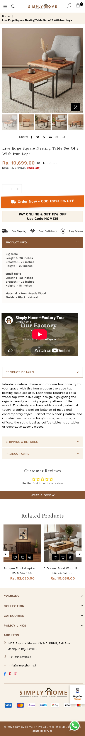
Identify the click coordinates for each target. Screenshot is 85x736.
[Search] (13, 6)
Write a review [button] (42, 495)
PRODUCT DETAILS (20, 372)
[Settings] (69, 6)
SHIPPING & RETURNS (22, 441)
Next (79, 70)
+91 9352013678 (20, 657)
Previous (5, 70)
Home (6, 16)
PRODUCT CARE (17, 453)
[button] (77, 694)
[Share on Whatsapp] (57, 137)
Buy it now (42, 216)
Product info (16, 242)
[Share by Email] (63, 137)
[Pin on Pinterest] (44, 137)
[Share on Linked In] (50, 137)
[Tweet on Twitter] (38, 137)
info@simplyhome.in (23, 665)
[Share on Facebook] (31, 137)
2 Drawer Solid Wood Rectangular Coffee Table (63, 568)
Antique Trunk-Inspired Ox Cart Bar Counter (22, 568)
